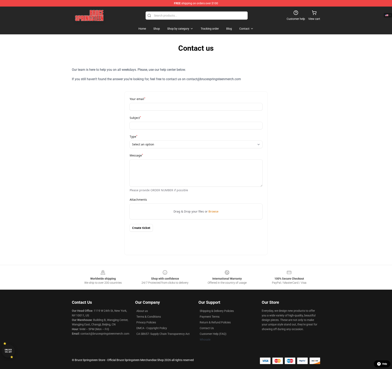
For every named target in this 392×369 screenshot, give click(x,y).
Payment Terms (209, 316)
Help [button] (384, 363)
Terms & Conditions (148, 316)
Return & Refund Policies (215, 322)
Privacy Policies (146, 322)
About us (142, 311)
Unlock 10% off (8, 351)
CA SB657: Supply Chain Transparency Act (163, 333)
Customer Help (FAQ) (213, 333)
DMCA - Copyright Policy (151, 328)
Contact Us (207, 328)
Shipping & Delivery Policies (217, 311)
